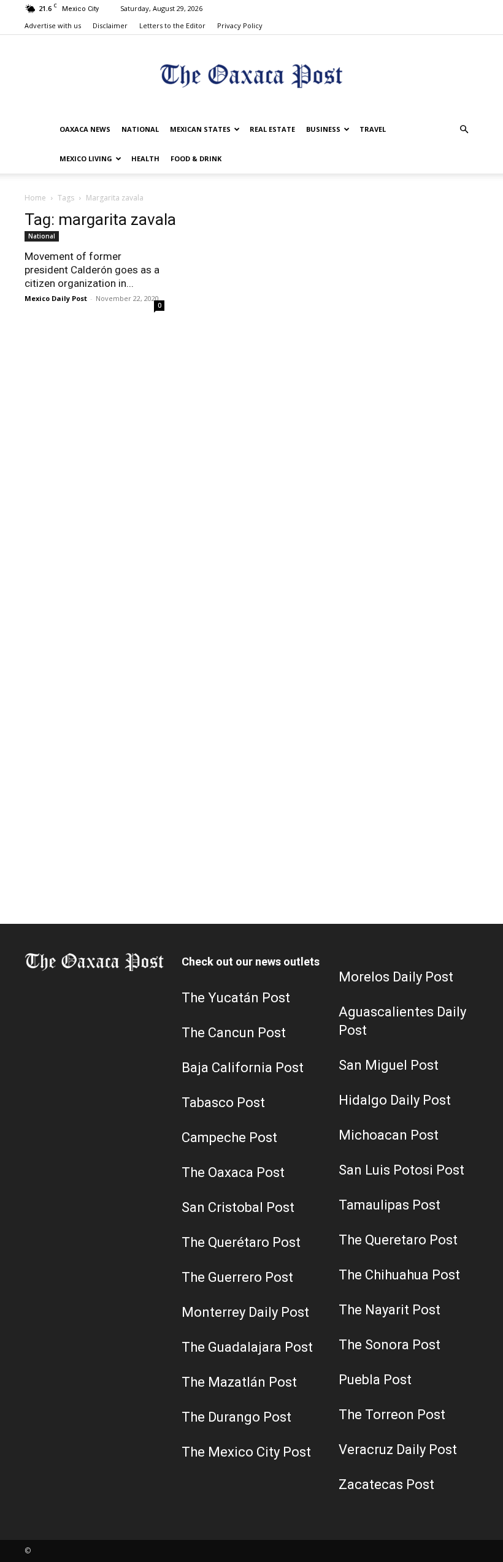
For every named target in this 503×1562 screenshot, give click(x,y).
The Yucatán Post (236, 997)
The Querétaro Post (241, 1242)
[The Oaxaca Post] (251, 76)
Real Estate (272, 129)
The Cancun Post (234, 1032)
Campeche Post (229, 1137)
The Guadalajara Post (247, 1347)
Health (145, 158)
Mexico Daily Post (56, 298)
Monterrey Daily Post (245, 1312)
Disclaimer (110, 25)
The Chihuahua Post (399, 1274)
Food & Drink (196, 158)
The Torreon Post (392, 1414)
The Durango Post (236, 1417)
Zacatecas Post (386, 1484)
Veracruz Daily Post (398, 1449)
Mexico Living (86, 158)
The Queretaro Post (398, 1240)
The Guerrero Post (237, 1277)
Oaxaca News (85, 129)
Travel (372, 129)
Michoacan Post (389, 1135)
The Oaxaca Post (233, 1172)
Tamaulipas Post (389, 1205)
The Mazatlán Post (239, 1382)
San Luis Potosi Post (401, 1170)
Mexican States (200, 129)
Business (323, 129)
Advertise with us (53, 25)
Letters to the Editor (172, 25)
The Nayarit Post (389, 1309)
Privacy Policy (240, 25)
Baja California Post (243, 1067)
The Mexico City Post (246, 1452)
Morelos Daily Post (396, 977)
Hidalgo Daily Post (395, 1100)
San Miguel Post (389, 1065)
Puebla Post (375, 1379)
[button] (463, 129)
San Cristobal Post (238, 1207)
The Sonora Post (389, 1344)
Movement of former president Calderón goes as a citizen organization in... (92, 269)
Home (35, 197)
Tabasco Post (223, 1102)
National (140, 129)
